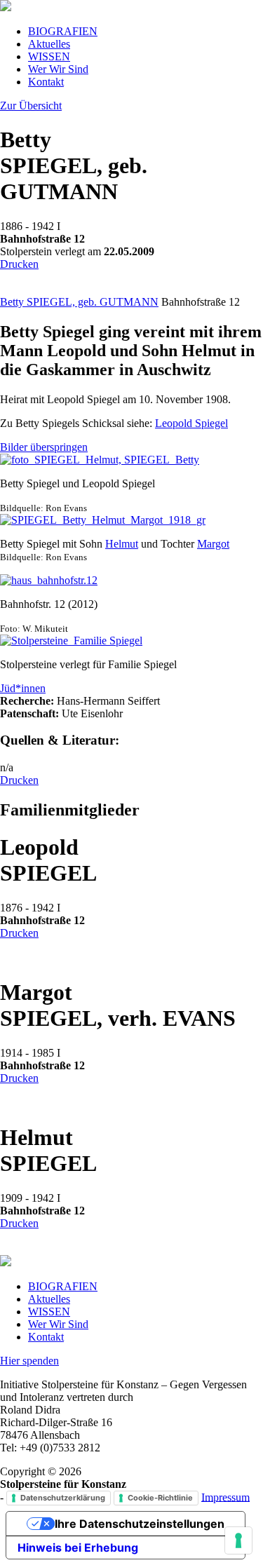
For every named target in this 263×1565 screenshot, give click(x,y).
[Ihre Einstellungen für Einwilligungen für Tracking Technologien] (238, 1540)
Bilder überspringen (44, 447)
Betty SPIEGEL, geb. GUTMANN (79, 302)
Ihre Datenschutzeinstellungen (139, 1524)
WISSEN (49, 56)
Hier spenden (29, 1361)
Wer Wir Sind (58, 69)
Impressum (225, 1497)
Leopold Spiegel (191, 423)
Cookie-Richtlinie (160, 1498)
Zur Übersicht (31, 105)
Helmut (121, 544)
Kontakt (46, 82)
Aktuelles (49, 44)
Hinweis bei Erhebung (78, 1547)
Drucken (19, 264)
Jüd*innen (23, 688)
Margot (213, 544)
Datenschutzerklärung (62, 1498)
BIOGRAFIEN (62, 31)
